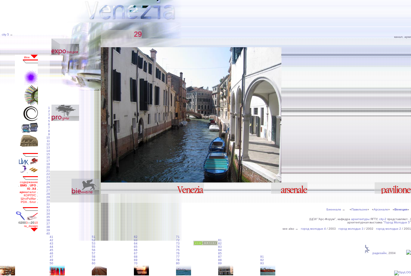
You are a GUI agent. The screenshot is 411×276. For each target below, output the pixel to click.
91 (262, 256)
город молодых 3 (350, 228)
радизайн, (379, 253)
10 (48, 137)
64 (136, 243)
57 (93, 253)
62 (136, 236)
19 (48, 164)
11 (48, 141)
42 (51, 240)
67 (136, 253)
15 (48, 154)
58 (93, 256)
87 (220, 256)
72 (178, 240)
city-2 (382, 219)
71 (178, 236)
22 (48, 174)
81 (220, 240)
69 (136, 260)
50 (51, 263)
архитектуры (360, 219)
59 (93, 260)
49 (51, 260)
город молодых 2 (388, 228)
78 (178, 260)
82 (220, 243)
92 (262, 260)
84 (220, 250)
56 (93, 250)
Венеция (400, 209)
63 (136, 240)
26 (48, 187)
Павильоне (359, 209)
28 (48, 193)
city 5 (5, 34)
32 (48, 207)
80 (178, 263)
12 (48, 144)
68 (136, 256)
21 (48, 170)
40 (48, 233)
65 (136, 246)
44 (51, 246)
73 (178, 243)
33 (48, 210)
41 (51, 236)
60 (93, 263)
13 (48, 147)
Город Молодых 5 (397, 222)
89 (220, 263)
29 (48, 197)
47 (51, 256)
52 (93, 240)
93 (262, 263)
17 (48, 160)
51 (93, 236)
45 (51, 250)
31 (48, 203)
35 (48, 217)
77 (178, 256)
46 (51, 253)
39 (48, 230)
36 (48, 220)
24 (48, 180)
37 (48, 223)
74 (178, 246)
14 (48, 150)
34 (48, 213)
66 (136, 250)
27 (48, 190)
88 (220, 260)
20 (48, 167)
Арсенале (381, 209)
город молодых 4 (313, 228)
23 (48, 177)
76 (178, 253)
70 (136, 263)
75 (178, 250)
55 (93, 246)
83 (220, 246)
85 (220, 253)
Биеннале (333, 209)
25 (48, 184)
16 (48, 157)
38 (48, 226)
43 (51, 243)
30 (48, 200)
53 (93, 243)
